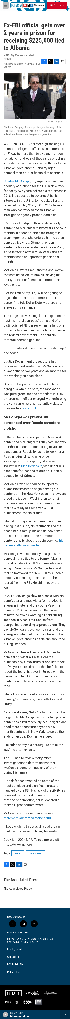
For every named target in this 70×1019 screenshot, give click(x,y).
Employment (14, 949)
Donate (58, 5)
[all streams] (65, 1014)
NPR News (35, 853)
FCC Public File (15, 964)
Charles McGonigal (17, 181)
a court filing (31, 408)
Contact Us (13, 957)
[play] (5, 1014)
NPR (17, 853)
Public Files (13, 972)
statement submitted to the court (27, 818)
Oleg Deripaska (31, 466)
